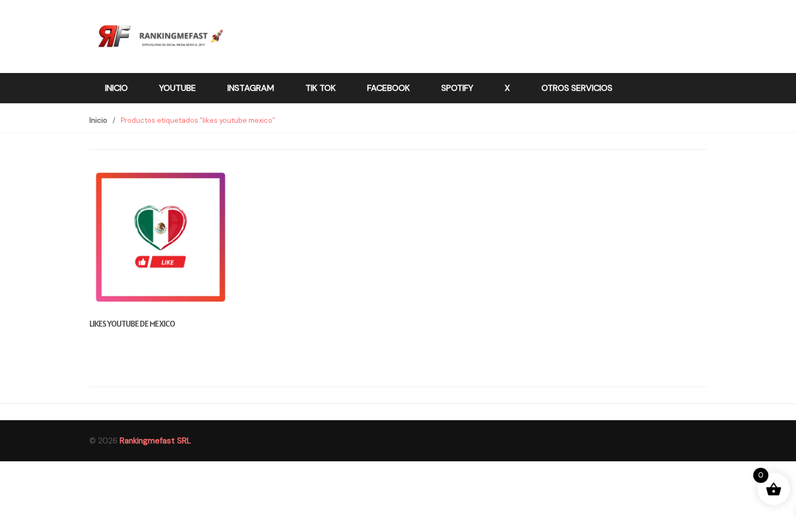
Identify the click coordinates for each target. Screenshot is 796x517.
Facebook (388, 88)
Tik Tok (320, 88)
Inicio (116, 88)
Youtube (177, 88)
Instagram (250, 88)
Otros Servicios (576, 88)
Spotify (457, 88)
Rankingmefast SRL (155, 440)
